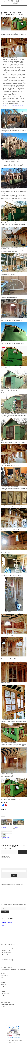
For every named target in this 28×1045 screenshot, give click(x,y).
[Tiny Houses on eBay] (6, 834)
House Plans (3, 984)
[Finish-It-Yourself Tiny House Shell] (6, 822)
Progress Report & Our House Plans (8, 959)
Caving (2, 925)
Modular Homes (4, 1011)
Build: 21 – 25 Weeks (6, 957)
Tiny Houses (7, 856)
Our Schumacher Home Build (6, 967)
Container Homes (4, 997)
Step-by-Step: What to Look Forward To (9, 948)
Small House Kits (4, 975)
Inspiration (3, 991)
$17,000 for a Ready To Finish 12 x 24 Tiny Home (14, 105)
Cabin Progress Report (5, 1002)
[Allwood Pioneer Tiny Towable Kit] (18, 822)
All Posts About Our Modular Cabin (9, 895)
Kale (9, 1042)
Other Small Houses (5, 993)
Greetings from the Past (6, 922)
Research (3, 982)
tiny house (8, 857)
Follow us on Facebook (8, 933)
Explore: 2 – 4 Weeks (6, 950)
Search (14, 875)
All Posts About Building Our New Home (10, 960)
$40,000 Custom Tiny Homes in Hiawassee (16, 866)
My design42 (4, 927)
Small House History (5, 989)
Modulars (3, 986)
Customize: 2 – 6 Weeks (7, 952)
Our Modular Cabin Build (6, 965)
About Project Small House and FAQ (8, 944)
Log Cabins (3, 973)
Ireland (2, 924)
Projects (2, 977)
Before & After (4, 980)
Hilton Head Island (5, 920)
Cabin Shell (4, 857)
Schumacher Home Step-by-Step (7, 1004)
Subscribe (22, 852)
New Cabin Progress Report (7, 898)
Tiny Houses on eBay (5, 837)
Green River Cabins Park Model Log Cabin (12, 865)
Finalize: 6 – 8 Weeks (6, 954)
